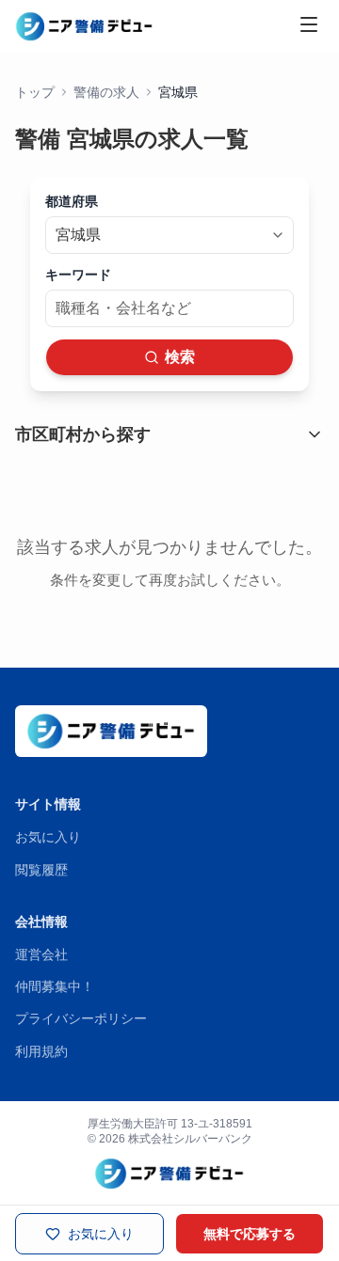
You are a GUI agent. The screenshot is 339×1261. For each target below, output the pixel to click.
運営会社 (41, 954)
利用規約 (41, 1051)
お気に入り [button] (101, 1233)
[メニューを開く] (309, 24)
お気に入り (48, 836)
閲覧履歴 (41, 869)
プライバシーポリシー (81, 1018)
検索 (180, 357)
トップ (35, 92)
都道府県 (71, 201)
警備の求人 (106, 92)
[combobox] (169, 235)
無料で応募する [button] (249, 1233)
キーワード (78, 274)
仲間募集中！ (54, 986)
